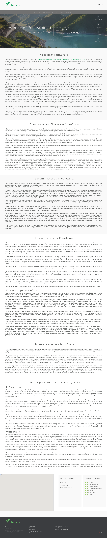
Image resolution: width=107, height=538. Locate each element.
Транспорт (91, 494)
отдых (62, 12)
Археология (91, 492)
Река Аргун (64, 485)
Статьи (53, 5)
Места (44, 5)
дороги (56, 12)
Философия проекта (35, 528)
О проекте (32, 526)
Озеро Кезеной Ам (66, 488)
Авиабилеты (58, 528)
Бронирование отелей (61, 529)
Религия (90, 490)
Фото (63, 5)
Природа (90, 482)
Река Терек (64, 483)
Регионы (33, 5)
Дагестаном (65, 59)
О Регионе (37, 12)
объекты (68, 12)
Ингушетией (56, 59)
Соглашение (32, 533)
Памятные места (93, 484)
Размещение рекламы (35, 531)
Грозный (47, 32)
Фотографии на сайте (61, 526)
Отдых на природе (93, 486)
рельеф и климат (46, 12)
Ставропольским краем (78, 59)
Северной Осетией (45, 59)
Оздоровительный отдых (95, 488)
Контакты (32, 529)
